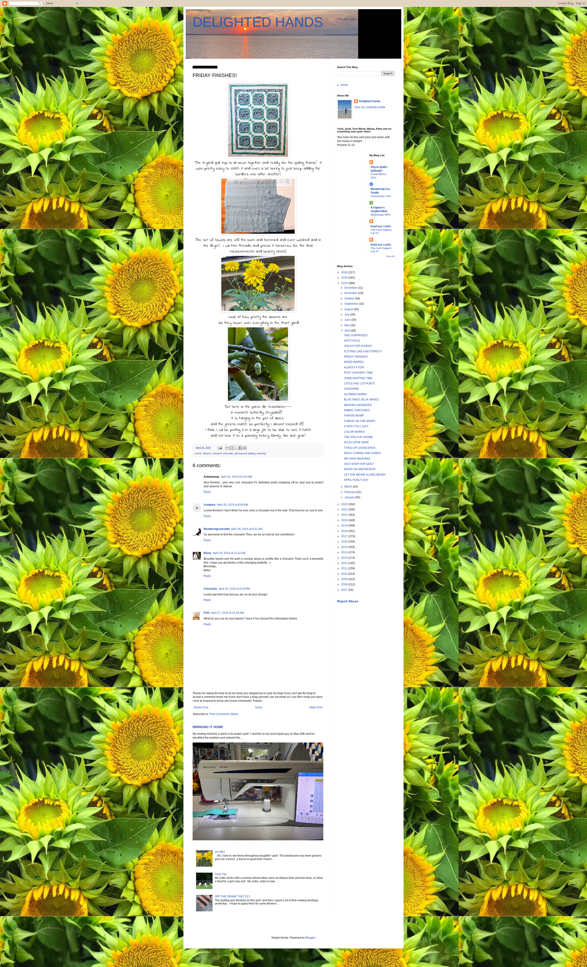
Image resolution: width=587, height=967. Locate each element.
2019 (344, 525)
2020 (344, 520)
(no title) (220, 851)
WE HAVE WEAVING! (357, 458)
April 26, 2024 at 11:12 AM (229, 553)
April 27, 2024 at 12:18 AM (227, 612)
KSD (207, 612)
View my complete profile (369, 107)
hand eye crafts (381, 226)
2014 (344, 552)
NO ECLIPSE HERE (356, 442)
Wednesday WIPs (380, 214)
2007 (344, 590)
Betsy (207, 553)
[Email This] (227, 448)
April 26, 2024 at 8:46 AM (232, 504)
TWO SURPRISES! (356, 335)
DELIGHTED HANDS (258, 22)
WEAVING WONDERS (358, 405)
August (349, 309)
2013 (344, 557)
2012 (344, 563)
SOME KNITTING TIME (358, 378)
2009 (344, 579)
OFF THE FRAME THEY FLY (232, 896)
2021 (344, 514)
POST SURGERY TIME (358, 372)
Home (259, 707)
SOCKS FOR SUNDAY (358, 346)
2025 (344, 277)
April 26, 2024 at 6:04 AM (236, 476)
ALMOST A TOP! (354, 367)
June (347, 319)
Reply (207, 491)
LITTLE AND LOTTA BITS (359, 383)
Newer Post (201, 707)
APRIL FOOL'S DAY (356, 480)
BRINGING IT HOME (208, 727)
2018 (344, 531)
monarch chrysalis (223, 453)
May (347, 325)
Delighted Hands (369, 101)
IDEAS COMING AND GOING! (362, 453)
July (347, 314)
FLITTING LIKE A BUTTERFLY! (363, 351)
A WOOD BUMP (354, 415)
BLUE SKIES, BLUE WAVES (361, 399)
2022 (344, 509)
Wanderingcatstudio (217, 529)
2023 (344, 504)
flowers (207, 453)
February (350, 492)
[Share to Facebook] (240, 448)
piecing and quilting (245, 453)
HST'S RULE (352, 340)
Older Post (315, 707)
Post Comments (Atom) (224, 714)
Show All (390, 256)
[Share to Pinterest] (244, 448)
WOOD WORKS (354, 362)
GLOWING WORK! (355, 394)
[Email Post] (220, 447)
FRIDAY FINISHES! (356, 356)
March (348, 486)
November (351, 293)
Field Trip (221, 874)
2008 (344, 584)
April (347, 330)
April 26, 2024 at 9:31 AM (246, 529)
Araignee (210, 504)
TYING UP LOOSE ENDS (359, 447)
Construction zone (381, 196)
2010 (344, 573)
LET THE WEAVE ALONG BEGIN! (364, 474)
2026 (344, 272)
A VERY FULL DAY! (356, 426)
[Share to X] (236, 448)
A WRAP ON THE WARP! (359, 421)
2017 (344, 536)
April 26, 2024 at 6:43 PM (234, 588)
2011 (344, 568)
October (349, 298)
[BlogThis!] (231, 448)
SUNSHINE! (351, 388)
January (349, 497)
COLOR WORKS (354, 431)
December (351, 287)
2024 (344, 283)
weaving (261, 453)
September (351, 303)
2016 (344, 541)
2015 (344, 547)
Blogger (310, 937)
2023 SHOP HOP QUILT (359, 464)
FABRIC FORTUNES (357, 410)
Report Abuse (347, 601)
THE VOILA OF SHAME (358, 437)
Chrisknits (210, 588)
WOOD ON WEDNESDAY (360, 469)
